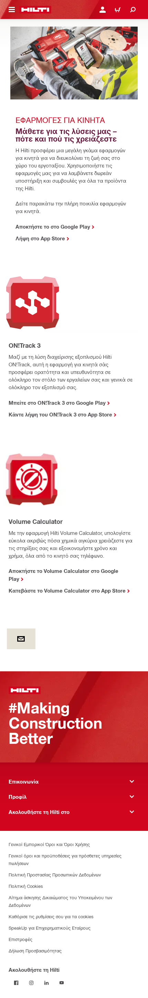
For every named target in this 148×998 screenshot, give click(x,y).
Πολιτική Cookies (26, 886)
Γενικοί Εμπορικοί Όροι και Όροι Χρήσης (49, 844)
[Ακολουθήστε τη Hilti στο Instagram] (31, 982)
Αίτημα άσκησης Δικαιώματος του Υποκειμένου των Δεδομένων (60, 901)
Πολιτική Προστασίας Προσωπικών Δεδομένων (55, 874)
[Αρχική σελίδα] (35, 9)
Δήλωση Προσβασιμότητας (35, 950)
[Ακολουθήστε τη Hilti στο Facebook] (16, 982)
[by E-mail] (21, 638)
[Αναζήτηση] (132, 9)
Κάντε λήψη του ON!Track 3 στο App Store (60, 414)
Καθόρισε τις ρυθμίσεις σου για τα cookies (51, 916)
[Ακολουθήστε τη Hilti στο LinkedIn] (46, 982)
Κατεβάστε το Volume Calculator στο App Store (67, 590)
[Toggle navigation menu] (11, 9)
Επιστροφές (20, 939)
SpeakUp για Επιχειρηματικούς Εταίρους (50, 927)
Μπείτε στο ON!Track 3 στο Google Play (57, 403)
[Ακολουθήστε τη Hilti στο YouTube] (61, 982)
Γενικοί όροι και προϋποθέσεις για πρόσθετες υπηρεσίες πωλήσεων (65, 859)
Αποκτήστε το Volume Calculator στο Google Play (63, 575)
